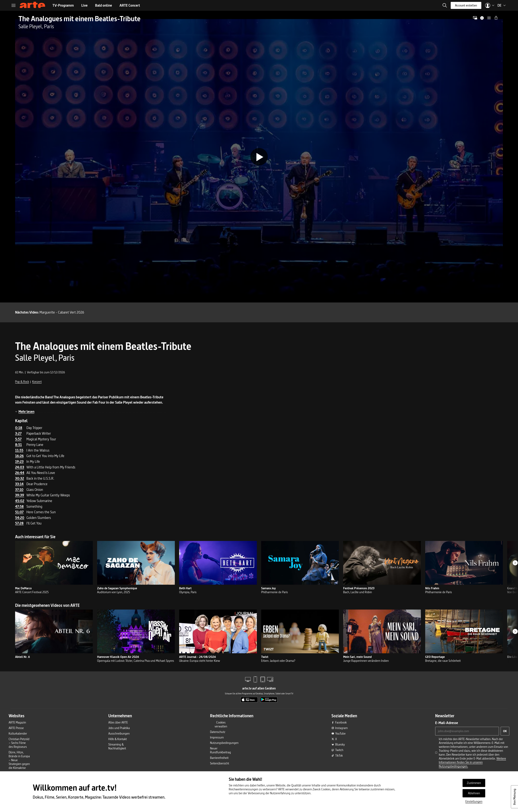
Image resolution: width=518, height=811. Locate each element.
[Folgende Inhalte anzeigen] (515, 563)
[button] (444, 5)
